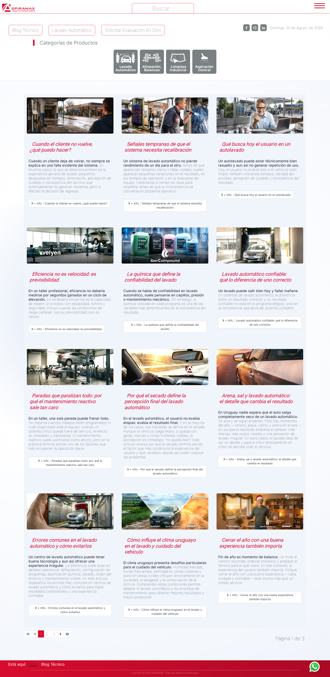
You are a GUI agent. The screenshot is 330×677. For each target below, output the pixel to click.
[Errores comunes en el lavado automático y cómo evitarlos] (70, 512)
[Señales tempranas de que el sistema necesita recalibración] (165, 116)
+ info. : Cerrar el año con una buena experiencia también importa (261, 597)
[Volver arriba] (324, 671)
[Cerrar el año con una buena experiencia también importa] (260, 512)
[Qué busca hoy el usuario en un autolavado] (260, 116)
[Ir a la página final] (67, 633)
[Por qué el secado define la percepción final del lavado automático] (165, 368)
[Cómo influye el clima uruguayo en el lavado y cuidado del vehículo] (165, 512)
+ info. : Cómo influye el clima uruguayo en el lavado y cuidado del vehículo (166, 611)
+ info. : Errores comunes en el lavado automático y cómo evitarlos (71, 610)
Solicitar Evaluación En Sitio (133, 30)
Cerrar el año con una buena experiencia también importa (251, 543)
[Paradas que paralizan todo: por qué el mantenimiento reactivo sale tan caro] (70, 368)
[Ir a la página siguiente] (60, 633)
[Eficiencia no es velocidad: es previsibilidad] (70, 246)
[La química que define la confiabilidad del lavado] (165, 246)
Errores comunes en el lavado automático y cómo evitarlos (63, 543)
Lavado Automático (72, 30)
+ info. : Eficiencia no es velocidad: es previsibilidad (67, 329)
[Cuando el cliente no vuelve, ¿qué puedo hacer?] (70, 116)
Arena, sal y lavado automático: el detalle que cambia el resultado (256, 399)
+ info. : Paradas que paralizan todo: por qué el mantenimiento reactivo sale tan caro (71, 463)
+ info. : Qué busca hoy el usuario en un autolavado (257, 194)
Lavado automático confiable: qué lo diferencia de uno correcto (255, 277)
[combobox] (163, 8)
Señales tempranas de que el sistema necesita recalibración (157, 147)
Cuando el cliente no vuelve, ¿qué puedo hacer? (61, 147)
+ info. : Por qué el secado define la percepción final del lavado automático (166, 471)
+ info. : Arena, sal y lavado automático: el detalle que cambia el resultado (260, 461)
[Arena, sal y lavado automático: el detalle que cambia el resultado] (260, 368)
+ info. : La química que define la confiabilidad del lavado (166, 327)
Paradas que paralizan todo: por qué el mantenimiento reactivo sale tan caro (65, 401)
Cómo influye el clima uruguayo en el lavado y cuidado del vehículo (160, 546)
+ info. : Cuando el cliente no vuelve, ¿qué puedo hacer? (70, 203)
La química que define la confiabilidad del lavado (152, 277)
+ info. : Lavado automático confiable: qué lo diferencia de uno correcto (260, 322)
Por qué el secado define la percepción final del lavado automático (155, 401)
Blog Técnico (25, 30)
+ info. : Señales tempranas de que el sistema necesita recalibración (166, 205)
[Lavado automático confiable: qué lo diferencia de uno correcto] (260, 246)
